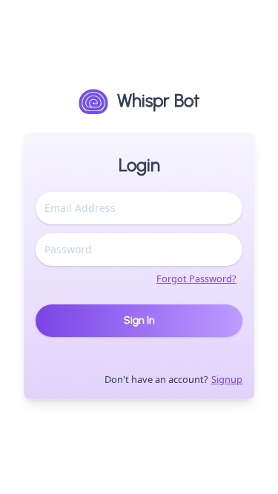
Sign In (139, 320)
